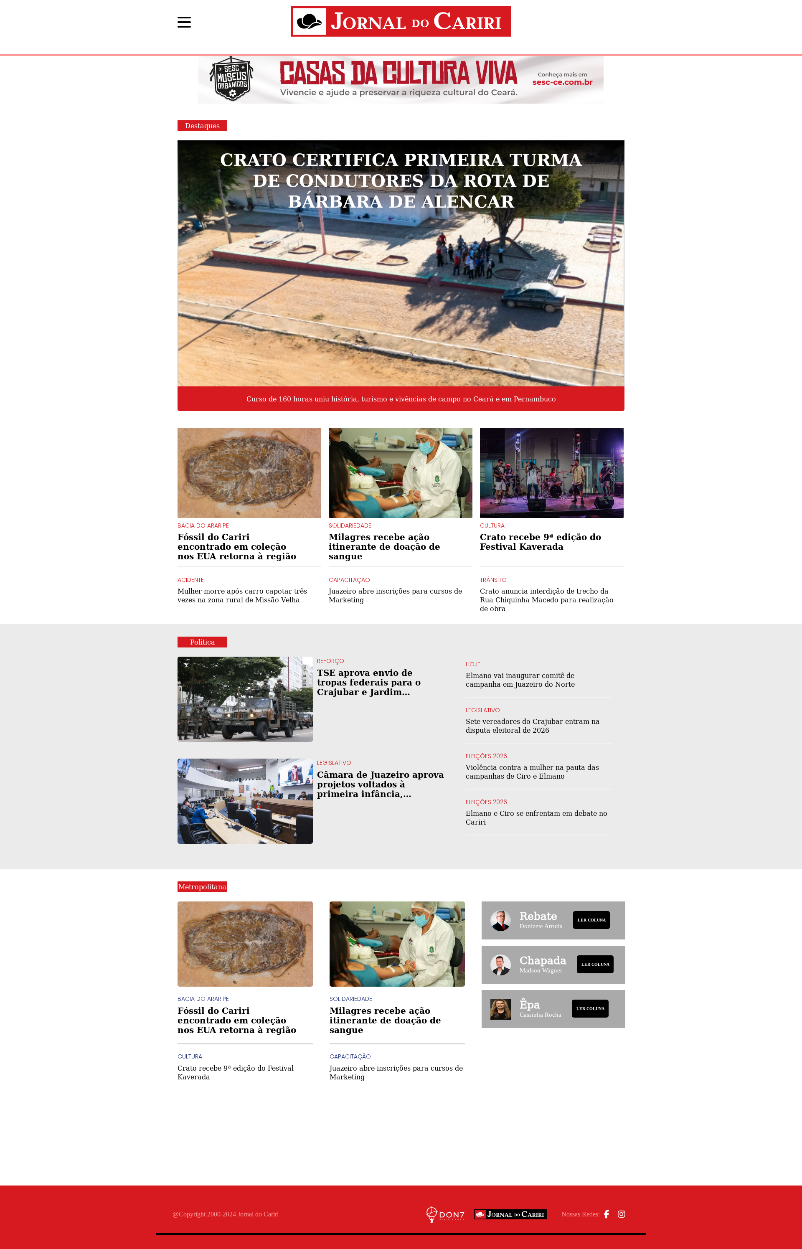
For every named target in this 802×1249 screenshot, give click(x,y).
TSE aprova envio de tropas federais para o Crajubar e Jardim (379, 682)
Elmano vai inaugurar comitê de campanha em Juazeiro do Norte (520, 679)
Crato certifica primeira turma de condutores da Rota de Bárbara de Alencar (401, 179)
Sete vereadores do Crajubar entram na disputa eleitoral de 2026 (533, 725)
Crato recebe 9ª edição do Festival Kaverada (540, 541)
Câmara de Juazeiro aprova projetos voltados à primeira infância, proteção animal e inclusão (380, 784)
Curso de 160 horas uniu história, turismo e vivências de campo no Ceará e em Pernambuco (401, 399)
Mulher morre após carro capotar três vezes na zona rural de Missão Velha (242, 595)
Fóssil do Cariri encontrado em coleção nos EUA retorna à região (237, 546)
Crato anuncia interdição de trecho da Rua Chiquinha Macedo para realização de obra (547, 599)
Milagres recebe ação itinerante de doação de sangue (384, 546)
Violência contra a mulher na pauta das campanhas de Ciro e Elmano (532, 771)
